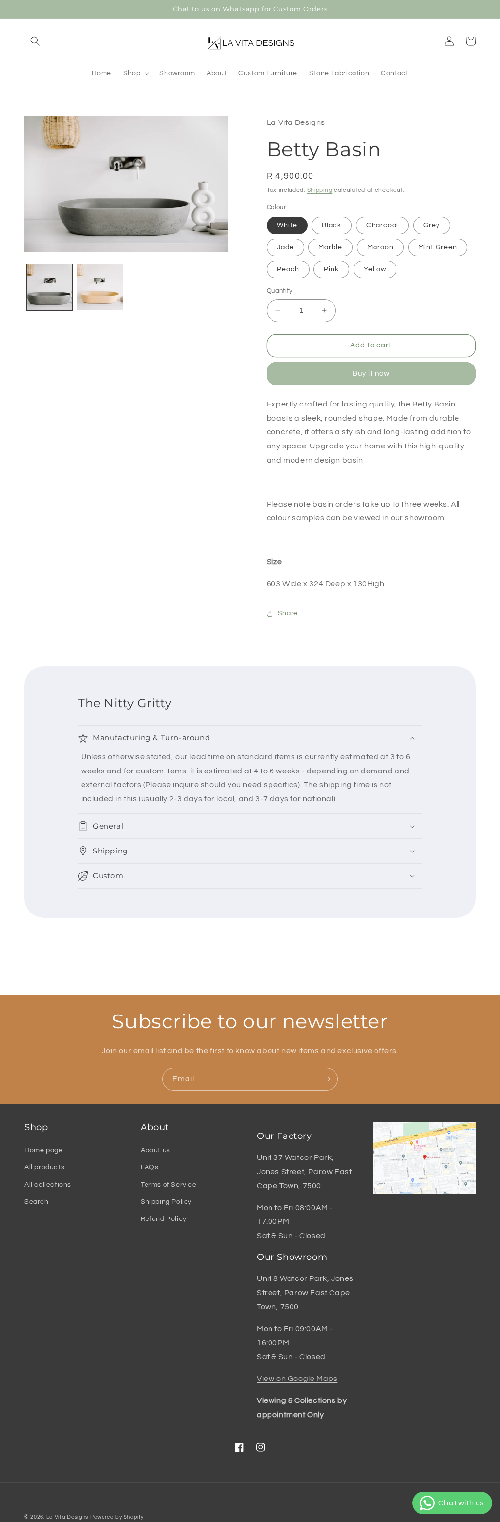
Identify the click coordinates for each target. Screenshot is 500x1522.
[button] (35, 41)
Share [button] (288, 613)
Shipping (320, 190)
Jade (285, 247)
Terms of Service (169, 1184)
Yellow (375, 269)
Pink (331, 269)
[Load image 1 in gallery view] (49, 287)
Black (331, 225)
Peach (288, 269)
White (287, 225)
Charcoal (382, 225)
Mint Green (437, 247)
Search (36, 1201)
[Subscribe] (326, 1079)
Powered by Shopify (117, 1517)
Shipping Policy (166, 1201)
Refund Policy (164, 1219)
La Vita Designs (67, 1517)
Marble (330, 247)
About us (155, 1150)
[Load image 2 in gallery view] (100, 287)
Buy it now (371, 373)
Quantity (279, 290)
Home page (43, 1150)
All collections (47, 1184)
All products (44, 1167)
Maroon (380, 247)
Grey (431, 225)
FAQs (149, 1167)
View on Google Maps (297, 1378)
